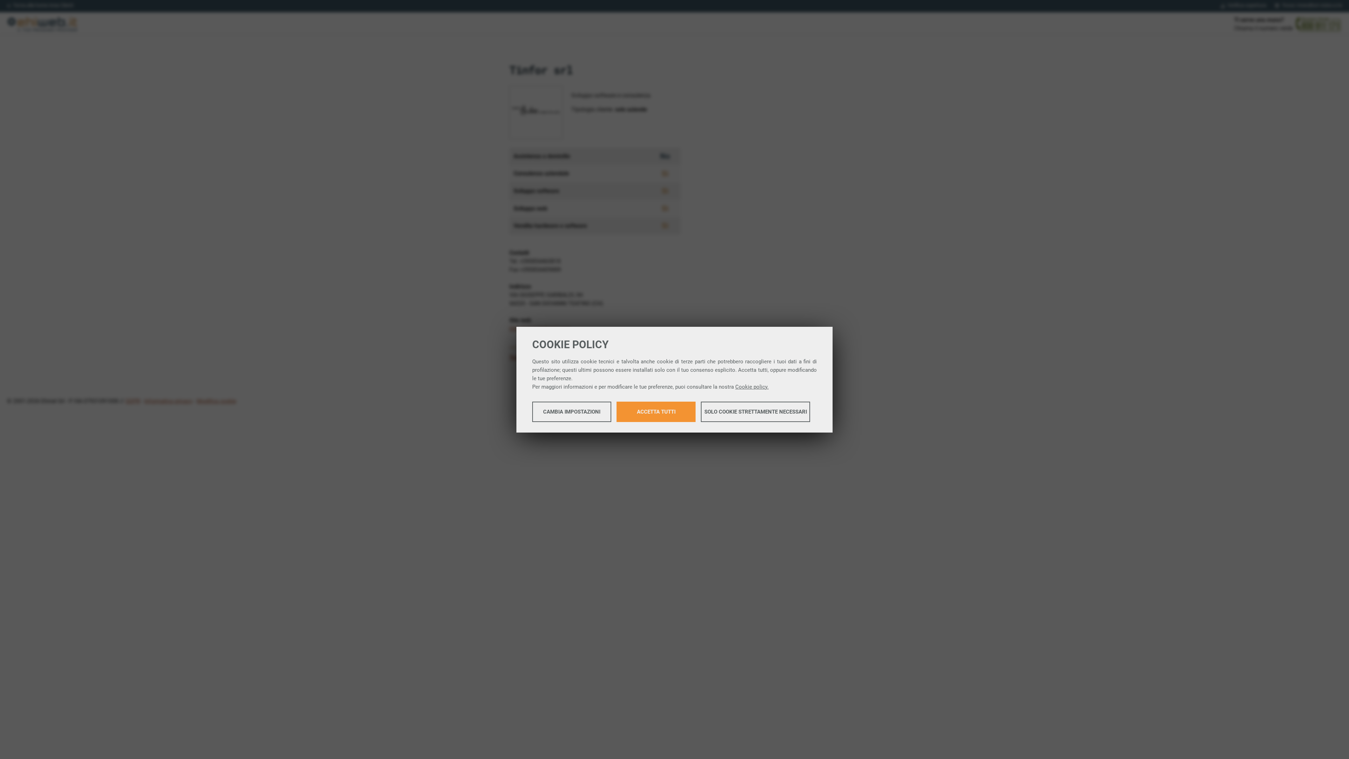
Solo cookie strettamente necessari (755, 412)
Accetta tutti (656, 412)
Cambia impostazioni (571, 412)
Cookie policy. (752, 387)
